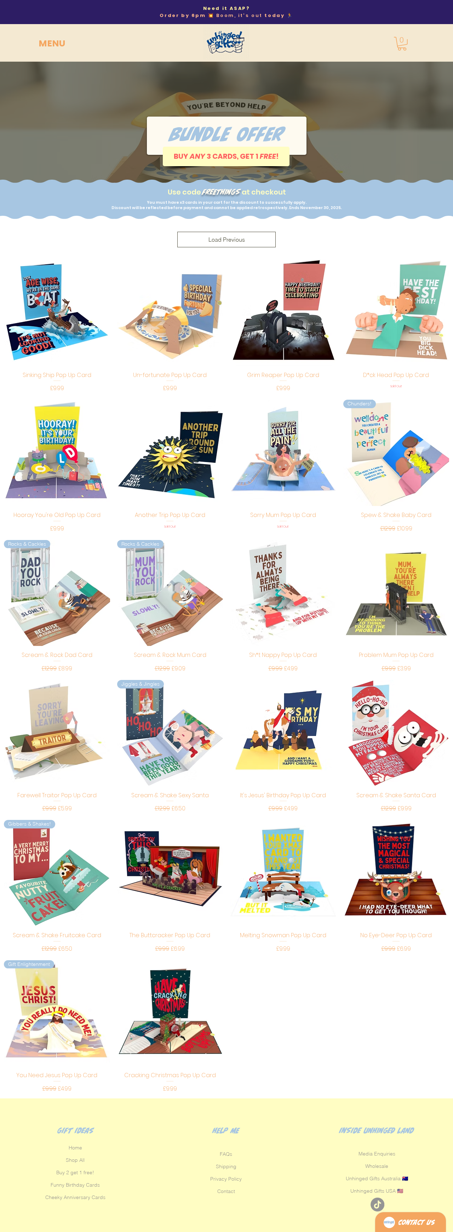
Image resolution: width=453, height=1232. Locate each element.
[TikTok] (377, 1204)
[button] (95, 44)
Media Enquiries (377, 1154)
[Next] (432, 12)
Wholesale (376, 1166)
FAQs (226, 1154)
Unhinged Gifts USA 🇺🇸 (376, 1191)
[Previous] (21, 12)
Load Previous (226, 239)
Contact (226, 1191)
